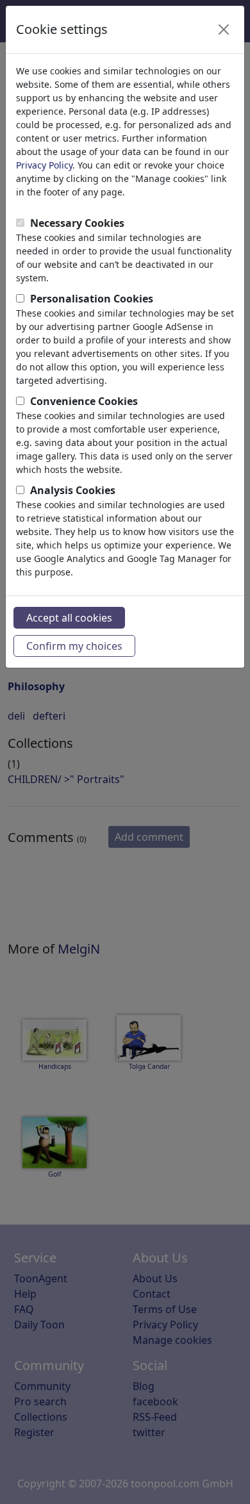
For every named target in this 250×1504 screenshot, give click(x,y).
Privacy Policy (44, 165)
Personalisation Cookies (91, 299)
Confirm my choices (74, 646)
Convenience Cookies (84, 401)
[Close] (223, 29)
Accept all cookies (69, 618)
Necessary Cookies (77, 223)
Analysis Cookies (72, 490)
